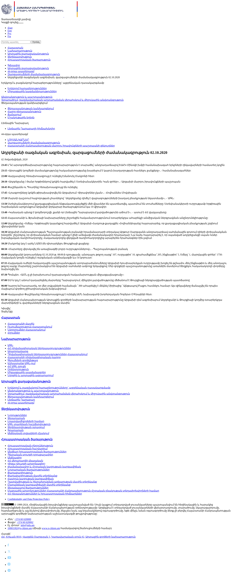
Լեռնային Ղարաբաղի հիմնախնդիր (31, 128)
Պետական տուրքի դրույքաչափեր (30, 454)
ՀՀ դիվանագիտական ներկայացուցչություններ (39, 348)
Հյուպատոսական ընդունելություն (30, 445)
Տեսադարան (16, 418)
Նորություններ (17, 415)
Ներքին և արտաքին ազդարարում (31, 375)
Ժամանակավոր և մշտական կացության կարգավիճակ (44, 466)
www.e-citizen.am (51, 528)
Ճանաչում (14, 114)
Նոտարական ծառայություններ (29, 469)
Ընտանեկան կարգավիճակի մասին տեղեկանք (39, 484)
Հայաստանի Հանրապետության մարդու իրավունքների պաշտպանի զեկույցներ (61, 145)
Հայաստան (15, 47)
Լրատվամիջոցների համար (26, 421)
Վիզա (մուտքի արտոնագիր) (26, 463)
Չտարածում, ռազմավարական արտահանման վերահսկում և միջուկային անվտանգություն (62, 100)
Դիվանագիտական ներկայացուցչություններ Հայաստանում (47, 354)
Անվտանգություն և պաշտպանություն (26, 97)
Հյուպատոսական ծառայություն (29, 59)
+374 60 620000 (23, 519)
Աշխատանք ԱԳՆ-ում (21, 363)
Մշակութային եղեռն (21, 117)
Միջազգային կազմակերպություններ (32, 91)
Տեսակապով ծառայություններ (28, 487)
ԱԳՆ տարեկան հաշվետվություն (29, 424)
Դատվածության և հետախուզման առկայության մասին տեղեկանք (52, 481)
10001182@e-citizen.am (20, 528)
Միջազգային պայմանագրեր (27, 372)
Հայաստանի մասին (21, 323)
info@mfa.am (27, 525)
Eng (10, 30)
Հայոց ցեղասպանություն (24, 111)
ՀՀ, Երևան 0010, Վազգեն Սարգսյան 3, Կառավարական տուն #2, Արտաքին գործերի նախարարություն (68, 536)
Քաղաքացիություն (20, 472)
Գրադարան (16, 430)
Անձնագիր (15, 457)
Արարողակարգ (18, 351)
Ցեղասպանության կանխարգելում (31, 108)
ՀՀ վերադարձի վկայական (25, 460)
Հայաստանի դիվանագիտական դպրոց (34, 357)
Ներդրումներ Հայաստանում (26, 329)
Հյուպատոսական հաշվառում (28, 448)
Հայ (10, 27)
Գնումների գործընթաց (23, 360)
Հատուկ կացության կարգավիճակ (31, 478)
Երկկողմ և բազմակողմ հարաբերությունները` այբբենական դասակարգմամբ (59, 387)
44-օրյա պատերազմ (21, 71)
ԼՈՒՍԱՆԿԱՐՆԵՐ (18, 139)
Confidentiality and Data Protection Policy (29, 499)
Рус (9, 33)
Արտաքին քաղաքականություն (28, 53)
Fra (9, 36)
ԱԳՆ (10, 345)
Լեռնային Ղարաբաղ (21, 399)
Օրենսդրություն (18, 369)
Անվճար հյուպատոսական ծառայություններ (37, 451)
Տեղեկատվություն (20, 56)
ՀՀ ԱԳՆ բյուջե (17, 366)
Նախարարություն (20, 50)
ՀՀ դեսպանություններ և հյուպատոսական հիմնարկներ (45, 493)
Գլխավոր (14, 65)
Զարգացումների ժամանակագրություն (34, 74)
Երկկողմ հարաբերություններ (27, 88)
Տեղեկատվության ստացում (26, 427)
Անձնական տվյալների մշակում (28, 433)
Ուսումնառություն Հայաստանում (30, 326)
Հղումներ (14, 332)
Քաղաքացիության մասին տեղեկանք (32, 475)
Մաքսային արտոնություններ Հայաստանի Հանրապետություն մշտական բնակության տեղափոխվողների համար (83, 490)
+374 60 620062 (25, 522)
